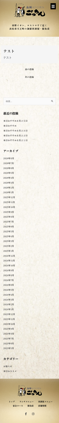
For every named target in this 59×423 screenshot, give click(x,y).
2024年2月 (8, 304)
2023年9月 (8, 328)
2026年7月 (8, 163)
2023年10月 (9, 324)
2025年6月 (8, 226)
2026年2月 (8, 187)
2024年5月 (8, 289)
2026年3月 (8, 182)
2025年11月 (9, 202)
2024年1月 (8, 309)
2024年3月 (8, 299)
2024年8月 (8, 275)
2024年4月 (8, 294)
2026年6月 (8, 168)
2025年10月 (9, 207)
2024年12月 (9, 255)
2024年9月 (8, 270)
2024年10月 (9, 265)
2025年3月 (8, 241)
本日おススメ (10, 371)
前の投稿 (29, 69)
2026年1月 (8, 192)
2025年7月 (8, 221)
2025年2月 (8, 246)
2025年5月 (8, 231)
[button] (53, 6)
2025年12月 (9, 197)
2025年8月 (8, 216)
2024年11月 (9, 260)
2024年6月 (8, 284)
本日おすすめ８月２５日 (15, 120)
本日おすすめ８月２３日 (15, 130)
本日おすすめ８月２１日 (15, 140)
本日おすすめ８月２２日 (15, 135)
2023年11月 (9, 319)
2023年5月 (8, 348)
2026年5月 (8, 172)
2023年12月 (9, 314)
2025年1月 (8, 250)
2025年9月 (8, 211)
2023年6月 (8, 343)
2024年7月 (8, 280)
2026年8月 (8, 158)
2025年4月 (8, 236)
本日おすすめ (10, 125)
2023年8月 (8, 333)
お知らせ (7, 366)
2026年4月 (8, 177)
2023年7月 (8, 338)
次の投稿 (29, 76)
